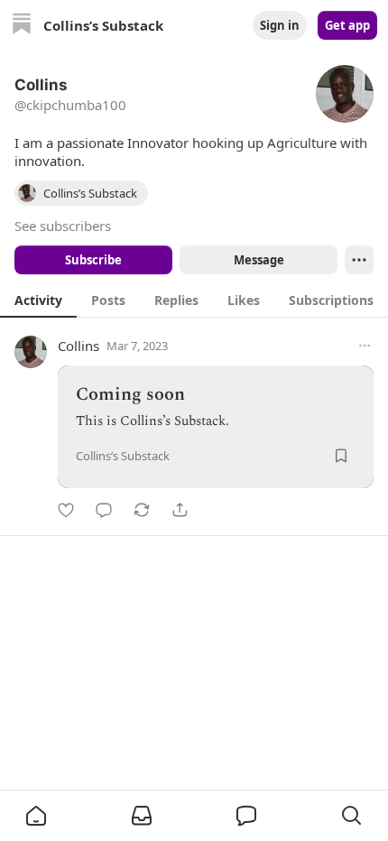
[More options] (364, 345)
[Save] (341, 455)
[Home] (21, 26)
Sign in (280, 25)
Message (259, 260)
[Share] (179, 509)
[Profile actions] (359, 259)
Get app (347, 25)
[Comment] (103, 509)
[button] (36, 815)
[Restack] (141, 509)
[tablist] (194, 300)
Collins (78, 346)
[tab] (38, 300)
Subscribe (93, 260)
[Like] (66, 509)
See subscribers (62, 226)
